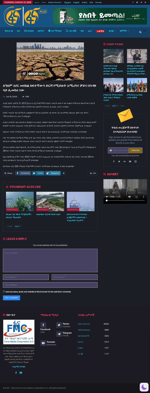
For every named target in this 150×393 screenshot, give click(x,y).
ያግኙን (44, 2)
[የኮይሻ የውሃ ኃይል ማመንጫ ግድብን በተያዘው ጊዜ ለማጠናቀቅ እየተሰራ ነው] (113, 56)
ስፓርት (41, 30)
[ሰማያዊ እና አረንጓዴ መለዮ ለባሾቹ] (137, 85)
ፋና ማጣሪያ (56, 30)
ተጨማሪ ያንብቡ (18, 366)
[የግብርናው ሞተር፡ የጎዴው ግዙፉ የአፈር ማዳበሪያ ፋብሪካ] (113, 85)
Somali (98, 2)
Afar (91, 2)
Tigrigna (67, 2)
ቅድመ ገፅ (9, 30)
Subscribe (135, 150)
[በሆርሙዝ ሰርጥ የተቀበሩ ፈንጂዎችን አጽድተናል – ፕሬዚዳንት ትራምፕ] (80, 201)
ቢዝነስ (31, 30)
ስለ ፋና (37, 2)
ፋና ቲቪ (72, 30)
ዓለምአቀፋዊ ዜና (12, 209)
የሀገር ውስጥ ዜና (84, 324)
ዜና (18, 30)
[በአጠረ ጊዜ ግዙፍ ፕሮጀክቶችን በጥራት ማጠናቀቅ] (20, 201)
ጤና (90, 30)
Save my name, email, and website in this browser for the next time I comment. (38, 292)
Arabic (84, 2)
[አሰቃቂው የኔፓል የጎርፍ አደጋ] (50, 201)
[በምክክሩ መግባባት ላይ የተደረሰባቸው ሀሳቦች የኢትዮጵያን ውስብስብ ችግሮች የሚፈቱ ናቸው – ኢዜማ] (137, 56)
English (76, 2)
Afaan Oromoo (55, 2)
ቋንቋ (111, 30)
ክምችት (123, 30)
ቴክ (82, 30)
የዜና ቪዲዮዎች (83, 336)
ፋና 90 (80, 354)
